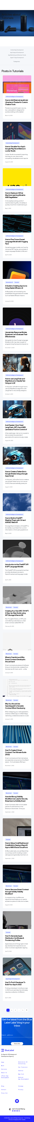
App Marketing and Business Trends (17, 55)
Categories (16, 61)
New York (21, 1074)
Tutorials (4, 10)
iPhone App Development (5, 1076)
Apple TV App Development (17, 57)
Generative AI (9, 282)
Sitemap (20, 1086)
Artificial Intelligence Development (14, 96)
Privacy (20, 1089)
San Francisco (22, 1067)
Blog (2, 1086)
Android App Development (17, 50)
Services (4, 1069)
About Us (4, 1072)
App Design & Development (17, 52)
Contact (3, 1089)
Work (2, 1065)
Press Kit (4, 1093)
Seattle (20, 1070)
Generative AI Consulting (22, 1062)
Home (2, 1062)
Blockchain (9, 607)
